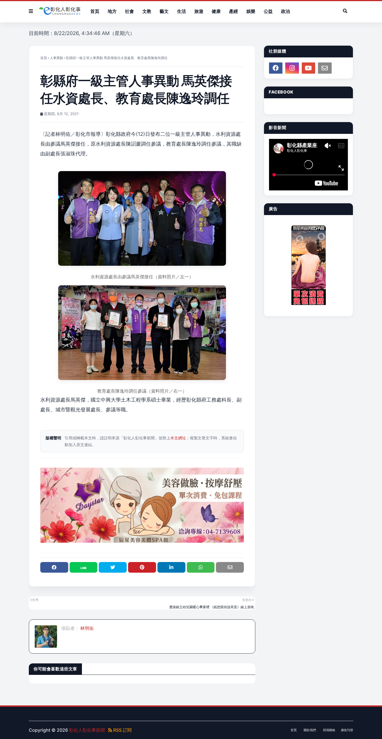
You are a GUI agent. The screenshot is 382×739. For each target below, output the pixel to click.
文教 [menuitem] (146, 11)
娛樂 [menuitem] (250, 11)
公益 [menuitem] (268, 11)
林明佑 (86, 628)
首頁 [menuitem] (94, 11)
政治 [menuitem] (285, 11)
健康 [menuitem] (216, 11)
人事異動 (56, 58)
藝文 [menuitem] (164, 11)
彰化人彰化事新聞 (87, 730)
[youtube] (308, 68)
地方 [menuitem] (112, 11)
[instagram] (292, 68)
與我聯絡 (329, 730)
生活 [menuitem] (181, 11)
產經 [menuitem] (233, 11)
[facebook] (275, 68)
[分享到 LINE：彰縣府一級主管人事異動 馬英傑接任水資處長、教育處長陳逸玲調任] (84, 567)
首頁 (43, 58)
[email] (324, 68)
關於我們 (310, 730)
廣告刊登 (347, 730)
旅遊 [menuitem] (198, 11)
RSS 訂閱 (122, 730)
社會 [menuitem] (129, 11)
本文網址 (178, 437)
